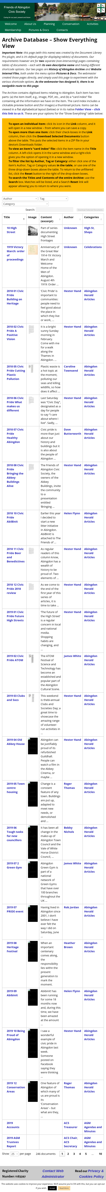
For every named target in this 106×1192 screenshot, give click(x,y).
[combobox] (20, 198)
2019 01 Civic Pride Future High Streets (15, 616)
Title (7, 217)
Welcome (11, 24)
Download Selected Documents (90, 210)
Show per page (16, 1154)
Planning (49, 24)
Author (69, 217)
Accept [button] (52, 1188)
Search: (30, 210)
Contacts (62, 30)
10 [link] (100, 1154)
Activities (92, 24)
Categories (91, 217)
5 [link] (86, 1154)
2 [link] (68, 1154)
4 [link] (80, 1154)
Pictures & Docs (39, 30)
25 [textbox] (12, 1154)
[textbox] (8, 198)
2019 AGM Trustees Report (13, 1142)
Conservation (70, 24)
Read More (64, 1188)
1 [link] (62, 1154)
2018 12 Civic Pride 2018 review (15, 589)
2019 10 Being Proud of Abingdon (16, 1035)
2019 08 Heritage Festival (13, 947)
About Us (30, 24)
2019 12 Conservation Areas (16, 1087)
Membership (13, 30)
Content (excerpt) (47, 219)
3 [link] (74, 1154)
